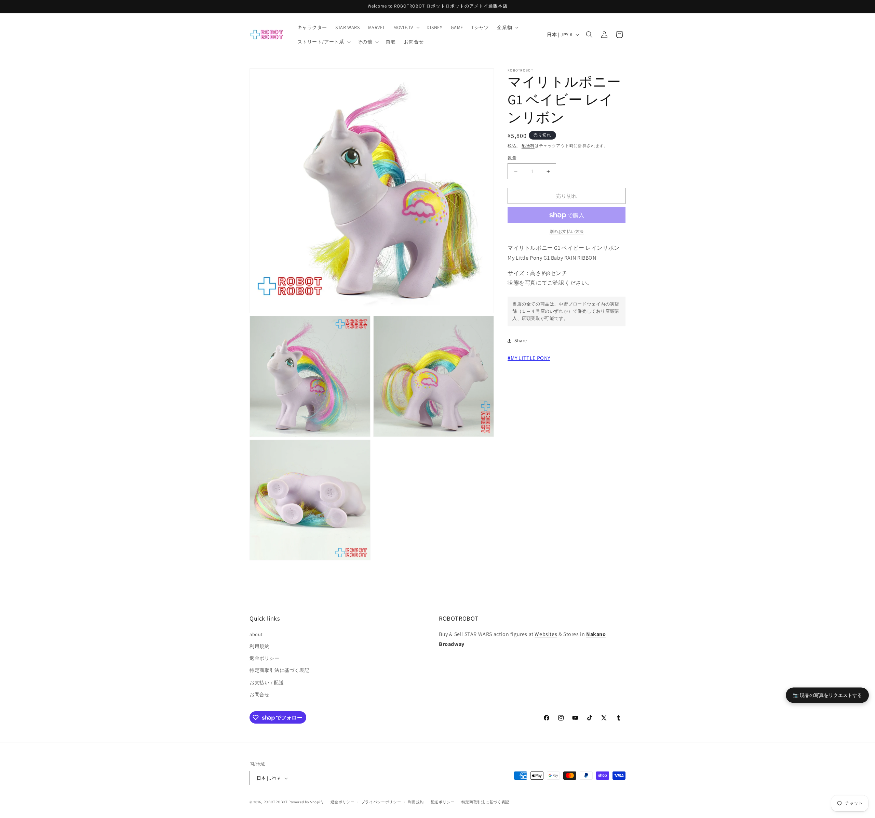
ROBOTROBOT (276, 802)
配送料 (528, 145)
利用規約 (259, 646)
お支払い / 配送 (267, 682)
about (256, 634)
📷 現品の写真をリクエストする (827, 695)
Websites (546, 633)
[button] (405, 27)
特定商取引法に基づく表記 (279, 670)
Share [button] (520, 340)
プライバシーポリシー (381, 802)
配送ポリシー (443, 802)
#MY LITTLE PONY (529, 358)
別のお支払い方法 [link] (567, 231)
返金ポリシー (265, 658)
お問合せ (259, 694)
